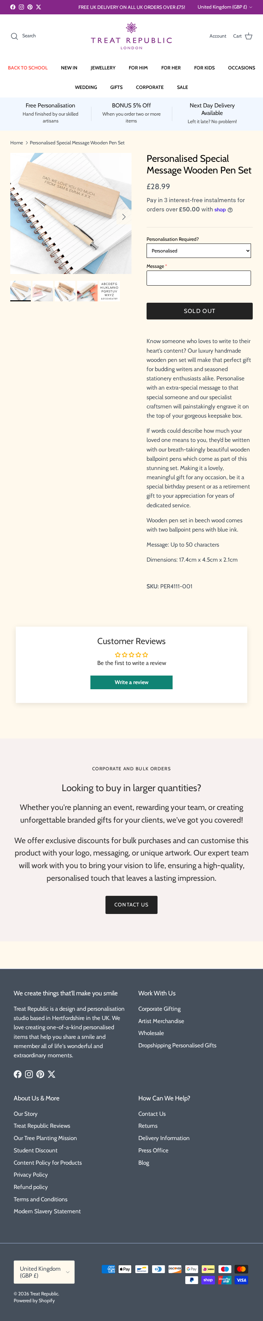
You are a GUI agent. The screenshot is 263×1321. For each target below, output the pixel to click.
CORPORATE (150, 87)
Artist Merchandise (161, 1021)
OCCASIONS (241, 68)
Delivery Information (164, 1138)
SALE (182, 87)
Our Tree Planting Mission (45, 1138)
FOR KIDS (204, 68)
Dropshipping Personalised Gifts (177, 1045)
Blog (143, 1162)
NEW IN (69, 68)
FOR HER (171, 68)
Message (155, 266)
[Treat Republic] (131, 36)
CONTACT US (131, 905)
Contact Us (152, 1113)
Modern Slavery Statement (47, 1211)
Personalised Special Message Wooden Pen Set (77, 142)
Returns (148, 1125)
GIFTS (116, 87)
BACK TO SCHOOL (28, 68)
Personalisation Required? (173, 239)
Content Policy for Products (48, 1162)
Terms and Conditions (40, 1199)
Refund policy (31, 1186)
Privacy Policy (31, 1174)
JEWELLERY (103, 68)
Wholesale (151, 1033)
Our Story (26, 1113)
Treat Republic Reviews (42, 1125)
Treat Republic (44, 1294)
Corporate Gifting (159, 1008)
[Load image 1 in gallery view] (71, 213)
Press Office (153, 1150)
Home (16, 142)
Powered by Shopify (34, 1300)
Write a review (132, 682)
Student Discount (36, 1150)
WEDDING (86, 87)
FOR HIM (138, 68)
